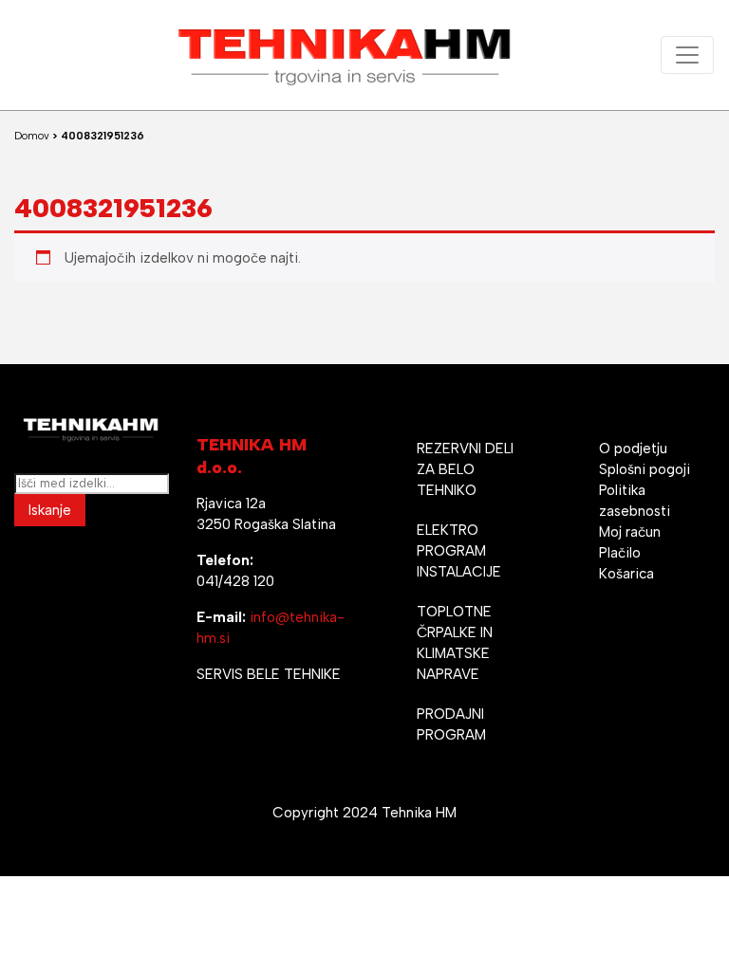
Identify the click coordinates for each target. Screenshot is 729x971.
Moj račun (630, 531)
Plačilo (620, 552)
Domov (31, 136)
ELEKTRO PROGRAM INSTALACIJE (459, 551)
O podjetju (633, 448)
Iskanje (49, 510)
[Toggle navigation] (687, 55)
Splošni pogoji (644, 469)
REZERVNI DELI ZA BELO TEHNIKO (465, 469)
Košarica (626, 573)
